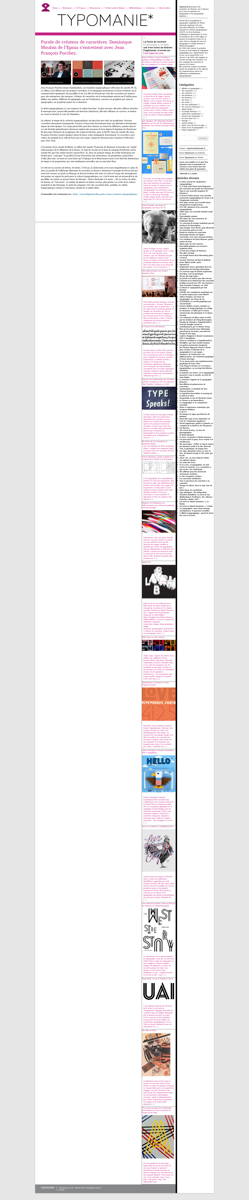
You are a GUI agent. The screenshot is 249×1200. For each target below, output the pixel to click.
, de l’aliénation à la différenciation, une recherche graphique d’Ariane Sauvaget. (197, 356)
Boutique (67, 8)
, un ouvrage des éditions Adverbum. (196, 368)
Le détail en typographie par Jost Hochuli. (193, 288)
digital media (187, 109)
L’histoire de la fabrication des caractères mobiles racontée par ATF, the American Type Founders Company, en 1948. (197, 283)
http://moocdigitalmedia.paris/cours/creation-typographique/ (105, 194)
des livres (185, 100)
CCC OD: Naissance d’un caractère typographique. (194, 208)
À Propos (81, 8)
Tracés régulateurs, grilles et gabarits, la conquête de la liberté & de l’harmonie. (196, 424)
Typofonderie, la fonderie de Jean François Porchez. (193, 389)
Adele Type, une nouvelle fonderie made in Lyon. (196, 212)
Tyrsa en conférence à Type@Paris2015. (196, 340)
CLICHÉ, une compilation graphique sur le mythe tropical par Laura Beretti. (196, 293)
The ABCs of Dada (187, 253)
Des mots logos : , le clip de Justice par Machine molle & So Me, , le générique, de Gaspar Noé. (197, 446)
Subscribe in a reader (188, 173)
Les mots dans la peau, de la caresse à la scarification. (196, 440)
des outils (185, 102)
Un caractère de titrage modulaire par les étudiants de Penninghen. (197, 224)
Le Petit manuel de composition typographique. (193, 182)
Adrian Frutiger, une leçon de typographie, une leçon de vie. (192, 297)
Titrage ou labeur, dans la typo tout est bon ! (196, 486)
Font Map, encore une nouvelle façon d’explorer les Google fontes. (195, 203)
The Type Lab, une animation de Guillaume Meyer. (193, 219)
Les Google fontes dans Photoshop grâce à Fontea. (196, 256)
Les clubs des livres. (188, 462)
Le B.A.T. (183, 411)
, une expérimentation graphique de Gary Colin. (196, 362)
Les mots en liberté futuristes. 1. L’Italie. (196, 506)
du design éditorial (189, 111)
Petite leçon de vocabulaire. (191, 490)
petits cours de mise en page (193, 125)
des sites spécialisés (189, 104)
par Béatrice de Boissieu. (195, 415)
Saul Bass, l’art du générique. (192, 273)
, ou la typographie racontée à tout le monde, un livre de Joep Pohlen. (197, 375)
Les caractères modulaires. (190, 478)
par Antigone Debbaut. (195, 408)
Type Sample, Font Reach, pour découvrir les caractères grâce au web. (197, 228)
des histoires (187, 97)
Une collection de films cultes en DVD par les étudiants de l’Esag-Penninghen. (196, 318)
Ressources (95, 8)
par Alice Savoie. (196, 278)
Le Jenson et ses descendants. (192, 400)
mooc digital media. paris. (190, 262)
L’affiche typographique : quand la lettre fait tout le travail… (196, 514)
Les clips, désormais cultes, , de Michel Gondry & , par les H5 (196, 453)
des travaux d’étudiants (191, 106)
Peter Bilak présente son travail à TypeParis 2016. (193, 247)
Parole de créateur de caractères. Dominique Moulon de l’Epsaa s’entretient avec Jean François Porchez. (86, 47)
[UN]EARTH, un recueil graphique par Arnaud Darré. (195, 302)
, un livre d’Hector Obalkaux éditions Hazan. (194, 458)
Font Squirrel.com (153, 53)
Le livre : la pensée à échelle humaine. (196, 437)
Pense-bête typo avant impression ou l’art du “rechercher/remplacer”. (195, 419)
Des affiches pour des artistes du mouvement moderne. (193, 472)
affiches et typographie (191, 88)
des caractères (187, 90)
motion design (187, 123)
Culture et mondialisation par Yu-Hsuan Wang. (195, 325)
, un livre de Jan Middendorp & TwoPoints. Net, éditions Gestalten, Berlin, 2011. (196, 496)
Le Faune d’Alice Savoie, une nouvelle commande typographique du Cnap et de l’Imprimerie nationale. (196, 197)
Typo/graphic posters (188, 216)
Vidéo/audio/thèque (115, 8)
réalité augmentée (189, 129)
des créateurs (187, 93)
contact (62, 1189)
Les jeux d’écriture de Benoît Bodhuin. (195, 260)
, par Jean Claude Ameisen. (195, 342)
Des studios (165, 8)
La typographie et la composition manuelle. (193, 403)
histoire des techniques (191, 116)
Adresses (151, 8)
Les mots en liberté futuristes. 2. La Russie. (194, 502)
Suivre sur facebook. (192, 152)
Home (55, 8)
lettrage (185, 120)
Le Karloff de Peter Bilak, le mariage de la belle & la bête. (196, 394)
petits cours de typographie (192, 127)
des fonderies (187, 95)
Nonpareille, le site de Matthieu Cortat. (196, 398)
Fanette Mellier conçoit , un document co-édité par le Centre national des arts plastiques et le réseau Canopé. (196, 311)
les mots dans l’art (189, 118)
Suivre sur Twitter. (191, 157)
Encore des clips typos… (189, 276)
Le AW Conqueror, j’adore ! (191, 476)
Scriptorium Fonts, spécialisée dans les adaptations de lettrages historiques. (195, 267)
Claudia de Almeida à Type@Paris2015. (196, 322)
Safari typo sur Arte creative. (191, 243)
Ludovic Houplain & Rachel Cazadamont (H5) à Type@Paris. (196, 337)
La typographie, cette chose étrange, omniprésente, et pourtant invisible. (195, 509)
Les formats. (185, 428)
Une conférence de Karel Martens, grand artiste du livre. (196, 240)
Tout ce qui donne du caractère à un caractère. (195, 481)
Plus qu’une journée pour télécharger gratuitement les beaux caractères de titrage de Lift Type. (195, 331)
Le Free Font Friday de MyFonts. (193, 250)
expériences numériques (191, 113)
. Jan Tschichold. (195, 467)
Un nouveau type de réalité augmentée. (196, 271)
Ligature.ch (184, 264)
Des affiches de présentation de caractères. (192, 385)
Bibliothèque (136, 8)
